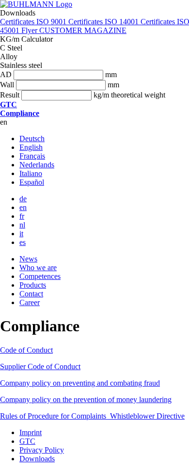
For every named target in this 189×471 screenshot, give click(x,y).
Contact (31, 294)
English (31, 147)
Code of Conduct (26, 350)
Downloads (37, 459)
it (21, 233)
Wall (7, 85)
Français (32, 156)
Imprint (30, 432)
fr (21, 216)
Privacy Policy (41, 450)
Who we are (38, 267)
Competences (40, 276)
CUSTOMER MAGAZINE (82, 30)
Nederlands (36, 165)
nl (22, 225)
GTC (27, 441)
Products (32, 285)
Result (9, 95)
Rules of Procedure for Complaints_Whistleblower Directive (92, 416)
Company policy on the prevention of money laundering (86, 399)
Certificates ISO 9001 (34, 21)
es (22, 242)
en (23, 207)
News (28, 259)
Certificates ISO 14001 (104, 21)
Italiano (30, 173)
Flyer (30, 30)
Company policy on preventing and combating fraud (80, 383)
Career (29, 302)
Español (31, 182)
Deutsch (32, 138)
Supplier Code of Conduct (40, 366)
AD (6, 74)
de (23, 199)
